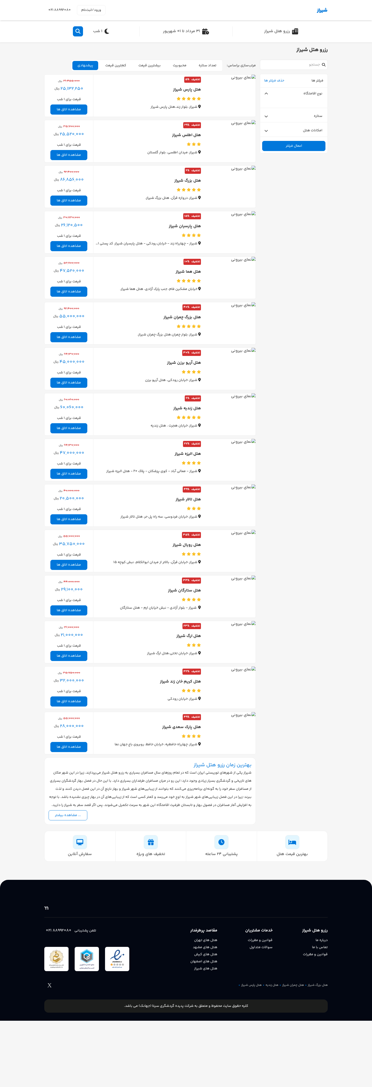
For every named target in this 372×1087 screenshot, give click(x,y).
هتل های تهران (205, 940)
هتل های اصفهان (203, 961)
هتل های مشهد (205, 947)
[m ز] (304, 10)
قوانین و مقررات (315, 954)
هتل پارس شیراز (251, 985)
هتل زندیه (271, 985)
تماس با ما (320, 947)
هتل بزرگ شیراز (318, 985)
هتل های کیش (205, 954)
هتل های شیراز (205, 968)
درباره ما (322, 940)
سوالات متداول (261, 947)
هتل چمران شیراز (293, 985)
